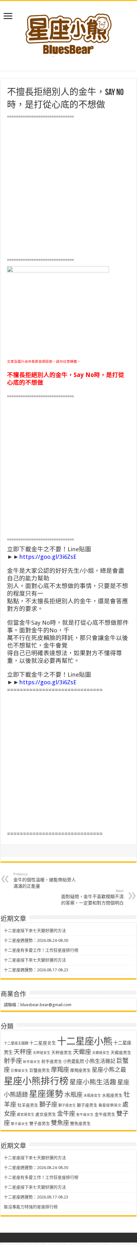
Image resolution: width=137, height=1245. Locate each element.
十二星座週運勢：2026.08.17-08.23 (36, 969)
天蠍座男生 (121, 1052)
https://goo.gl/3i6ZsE (47, 556)
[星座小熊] (68, 31)
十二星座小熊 (84, 1041)
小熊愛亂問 (73, 1061)
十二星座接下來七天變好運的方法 (35, 930)
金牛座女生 (85, 1115)
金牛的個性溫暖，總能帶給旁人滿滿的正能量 (44, 880)
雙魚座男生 (80, 1123)
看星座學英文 (109, 1105)
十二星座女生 (42, 1042)
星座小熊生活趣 (92, 1082)
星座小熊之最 (109, 1069)
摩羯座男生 (80, 1070)
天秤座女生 (41, 1053)
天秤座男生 (61, 1052)
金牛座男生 (105, 1114)
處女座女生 (25, 1115)
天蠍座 (82, 1052)
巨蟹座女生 (19, 1071)
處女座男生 (45, 1114)
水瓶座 (73, 1094)
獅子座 (48, 1104)
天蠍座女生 (101, 1053)
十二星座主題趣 (16, 1043)
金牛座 (66, 1113)
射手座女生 (31, 1062)
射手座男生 (51, 1061)
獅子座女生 (67, 1105)
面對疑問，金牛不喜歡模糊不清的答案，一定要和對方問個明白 (92, 897)
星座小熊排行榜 (36, 1081)
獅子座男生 (87, 1105)
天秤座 (23, 1052)
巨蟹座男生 (39, 1070)
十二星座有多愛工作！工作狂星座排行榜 (41, 950)
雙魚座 (60, 1123)
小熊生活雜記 (100, 1061)
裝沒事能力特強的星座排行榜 (31, 1206)
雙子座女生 (19, 1124)
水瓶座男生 (112, 1095)
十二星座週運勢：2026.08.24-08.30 (36, 940)
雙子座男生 (39, 1123)
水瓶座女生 (92, 1096)
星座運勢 (46, 1094)
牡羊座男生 (28, 1105)
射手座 (13, 1060)
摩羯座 (60, 1069)
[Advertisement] (68, 188)
